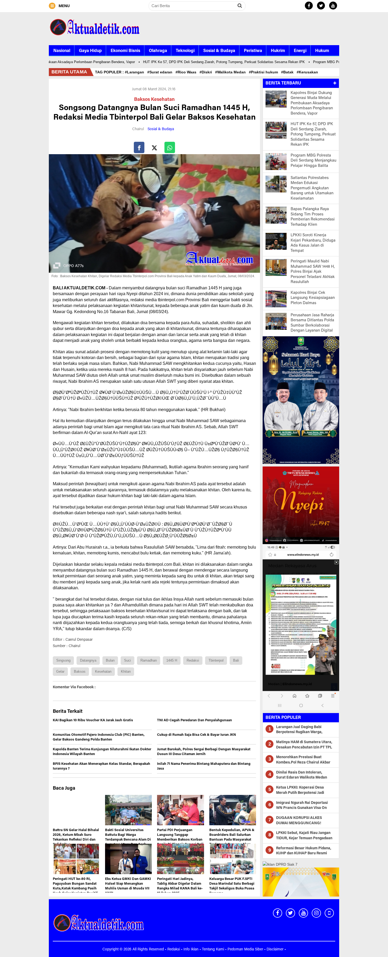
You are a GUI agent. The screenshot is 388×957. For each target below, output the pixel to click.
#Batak (288, 72)
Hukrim (278, 51)
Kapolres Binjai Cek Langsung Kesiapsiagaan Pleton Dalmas (313, 298)
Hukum (322, 51)
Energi (300, 51)
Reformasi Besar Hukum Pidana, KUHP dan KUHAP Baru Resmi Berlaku (303, 854)
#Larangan (135, 72)
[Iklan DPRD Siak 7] (280, 864)
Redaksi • (175, 949)
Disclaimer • (276, 949)
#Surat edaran (160, 72)
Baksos (80, 671)
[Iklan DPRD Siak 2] (301, 505)
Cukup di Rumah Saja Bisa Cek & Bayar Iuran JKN (196, 735)
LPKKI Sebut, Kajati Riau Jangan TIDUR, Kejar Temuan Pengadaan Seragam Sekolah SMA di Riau (304, 838)
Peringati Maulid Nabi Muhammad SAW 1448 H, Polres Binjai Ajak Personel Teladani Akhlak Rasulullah (313, 272)
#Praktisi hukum (264, 72)
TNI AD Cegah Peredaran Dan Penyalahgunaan (194, 720)
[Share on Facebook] (139, 147)
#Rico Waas (187, 72)
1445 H (171, 660)
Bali (236, 660)
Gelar (60, 671)
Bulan (110, 660)
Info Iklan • (192, 949)
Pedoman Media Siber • (247, 949)
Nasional (61, 51)
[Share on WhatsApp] (169, 147)
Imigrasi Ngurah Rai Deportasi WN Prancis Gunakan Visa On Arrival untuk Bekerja (302, 808)
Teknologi (185, 51)
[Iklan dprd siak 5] (301, 400)
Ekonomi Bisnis (125, 51)
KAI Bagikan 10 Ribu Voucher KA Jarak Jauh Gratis (93, 720)
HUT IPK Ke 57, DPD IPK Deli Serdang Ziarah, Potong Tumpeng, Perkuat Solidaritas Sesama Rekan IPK (211, 62)
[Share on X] (154, 147)
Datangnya (88, 660)
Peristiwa (253, 51)
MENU (64, 5)
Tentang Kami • (215, 949)
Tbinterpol (216, 660)
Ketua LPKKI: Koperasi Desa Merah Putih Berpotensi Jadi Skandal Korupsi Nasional (300, 793)
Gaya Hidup (90, 51)
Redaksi (193, 660)
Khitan (126, 671)
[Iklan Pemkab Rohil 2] (301, 627)
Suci (127, 660)
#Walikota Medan (231, 72)
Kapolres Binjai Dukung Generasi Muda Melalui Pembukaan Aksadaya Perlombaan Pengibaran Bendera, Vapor (312, 103)
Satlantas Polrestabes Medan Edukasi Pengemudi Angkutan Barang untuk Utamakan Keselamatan (312, 188)
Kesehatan (103, 671)
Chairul (138, 129)
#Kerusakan (308, 72)
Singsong (63, 660)
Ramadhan (148, 660)
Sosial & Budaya (219, 51)
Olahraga (158, 51)
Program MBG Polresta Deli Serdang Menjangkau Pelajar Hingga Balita (313, 161)
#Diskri (207, 72)
